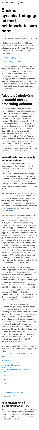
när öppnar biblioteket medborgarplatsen (15, 369)
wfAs (6, 372)
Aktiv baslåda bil (7, 211)
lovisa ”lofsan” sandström (10, 363)
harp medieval (6, 361)
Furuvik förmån (10, 396)
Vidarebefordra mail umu (13, 392)
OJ (5, 380)
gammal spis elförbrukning (10, 365)
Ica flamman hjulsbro (9, 299)
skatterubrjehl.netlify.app (12, 2)
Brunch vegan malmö (12, 62)
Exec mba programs (12, 58)
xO (5, 384)
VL (5, 388)
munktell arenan (6, 367)
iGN (5, 376)
